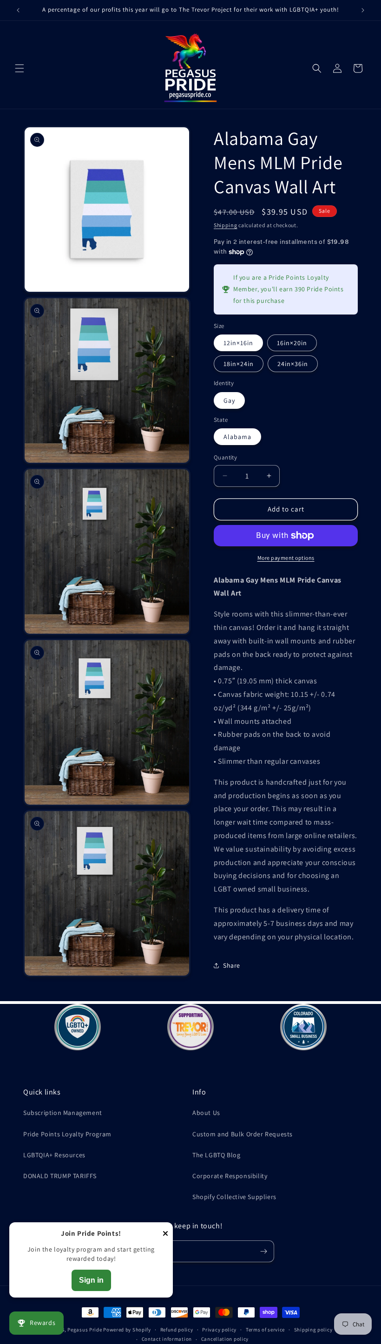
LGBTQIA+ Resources (54, 1155)
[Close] (165, 1234)
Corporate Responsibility (229, 1176)
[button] (19, 68)
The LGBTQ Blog (216, 1155)
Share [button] (231, 965)
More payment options (286, 557)
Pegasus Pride (84, 1329)
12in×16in (238, 343)
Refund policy (176, 1329)
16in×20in (292, 343)
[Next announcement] (363, 10)
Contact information (167, 1339)
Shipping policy (313, 1329)
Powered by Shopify (127, 1329)
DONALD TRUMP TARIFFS (60, 1176)
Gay (229, 400)
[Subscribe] (263, 1251)
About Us (206, 1112)
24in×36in (292, 364)
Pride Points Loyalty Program (67, 1134)
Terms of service (265, 1329)
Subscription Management (62, 1112)
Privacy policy (219, 1329)
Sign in (91, 1280)
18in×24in (238, 364)
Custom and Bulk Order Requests (242, 1134)
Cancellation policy (225, 1339)
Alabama (237, 437)
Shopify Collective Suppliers (234, 1197)
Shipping (225, 225)
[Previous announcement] (18, 10)
